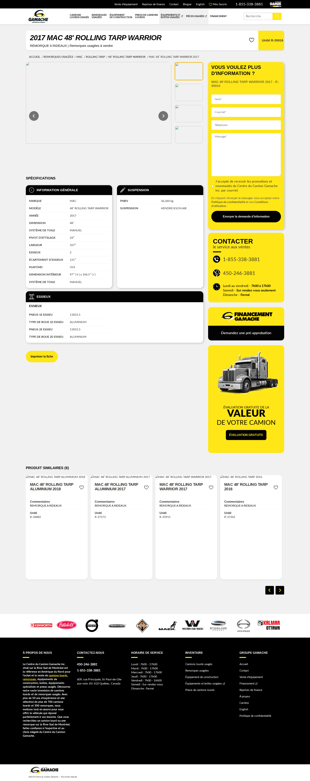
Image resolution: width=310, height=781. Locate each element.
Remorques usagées (99, 16)
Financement (218, 16)
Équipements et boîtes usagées (170, 16)
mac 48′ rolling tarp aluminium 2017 (116, 486)
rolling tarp (95, 57)
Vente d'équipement (126, 4)
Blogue (187, 4)
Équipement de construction (121, 16)
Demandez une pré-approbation (246, 333)
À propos (244, 696)
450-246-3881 (239, 273)
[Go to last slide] (34, 116)
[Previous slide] (269, 590)
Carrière (244, 703)
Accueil (34, 57)
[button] (189, 71)
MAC (79, 57)
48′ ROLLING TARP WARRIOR (126, 57)
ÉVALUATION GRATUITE (246, 434)
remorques (29, 679)
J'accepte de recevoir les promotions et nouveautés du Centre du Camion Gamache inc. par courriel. (246, 186)
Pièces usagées (195, 16)
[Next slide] (163, 116)
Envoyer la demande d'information (246, 216)
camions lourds (58, 675)
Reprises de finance (153, 4)
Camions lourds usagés (79, 16)
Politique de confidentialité (228, 202)
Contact (174, 4)
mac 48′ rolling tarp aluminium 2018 (52, 486)
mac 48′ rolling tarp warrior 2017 (181, 486)
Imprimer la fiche (42, 356)
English (200, 4)
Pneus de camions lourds (146, 16)
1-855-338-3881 (249, 4)
